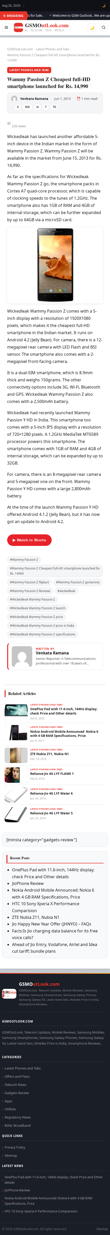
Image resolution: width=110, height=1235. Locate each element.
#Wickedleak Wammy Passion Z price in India (42, 625)
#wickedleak (66, 591)
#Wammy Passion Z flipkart (29, 582)
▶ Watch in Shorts (29, 540)
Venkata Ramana (34, 98)
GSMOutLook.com (20, 49)
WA (27, 107)
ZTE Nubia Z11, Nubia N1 (35, 917)
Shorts (92, 1225)
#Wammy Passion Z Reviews (30, 591)
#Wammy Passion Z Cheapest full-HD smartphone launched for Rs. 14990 (55, 571)
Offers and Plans (17, 1076)
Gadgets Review (17, 1093)
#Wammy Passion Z (24, 559)
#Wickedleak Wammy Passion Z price (36, 617)
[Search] (103, 27)
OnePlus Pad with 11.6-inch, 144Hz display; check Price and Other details (54, 1180)
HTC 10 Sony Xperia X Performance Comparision (41, 1211)
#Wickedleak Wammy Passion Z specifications (42, 634)
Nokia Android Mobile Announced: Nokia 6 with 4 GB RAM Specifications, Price (48, 1201)
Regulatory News (18, 1117)
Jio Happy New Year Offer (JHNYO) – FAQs (51, 924)
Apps (8, 1101)
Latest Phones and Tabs (52, 49)
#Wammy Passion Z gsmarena (78, 582)
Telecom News (15, 1084)
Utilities (10, 1109)
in (37, 107)
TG (54, 107)
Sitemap (11, 1155)
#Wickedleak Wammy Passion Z (32, 599)
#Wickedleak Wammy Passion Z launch (37, 608)
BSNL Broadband (18, 1125)
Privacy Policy (15, 1147)
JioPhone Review (28, 883)
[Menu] (6, 27)
